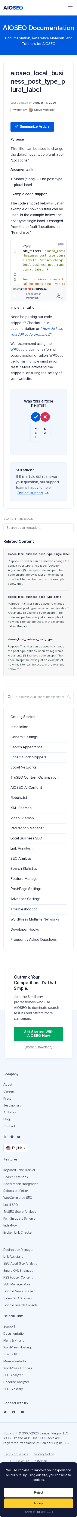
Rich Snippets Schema (19, 1218)
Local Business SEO (26, 838)
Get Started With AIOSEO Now (38, 1034)
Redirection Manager (27, 828)
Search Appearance (26, 747)
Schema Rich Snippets (28, 757)
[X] (5, 1137)
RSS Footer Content (18, 1277)
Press (7, 1098)
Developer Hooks (24, 929)
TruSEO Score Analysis (19, 1211)
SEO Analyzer (13, 1375)
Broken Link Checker (18, 1232)
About (7, 1084)
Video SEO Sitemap (17, 1298)
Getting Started (22, 717)
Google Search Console (20, 1305)
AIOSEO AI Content (26, 788)
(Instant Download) (38, 1047)
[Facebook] (12, 1137)
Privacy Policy (44, 1454)
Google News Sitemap (19, 1291)
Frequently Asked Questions (33, 940)
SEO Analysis (20, 859)
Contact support (30, 493)
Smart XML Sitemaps (18, 1270)
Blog (6, 1119)
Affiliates (9, 1112)
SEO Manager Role (16, 1284)
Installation (19, 727)
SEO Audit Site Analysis (20, 1263)
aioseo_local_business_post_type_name (34, 597)
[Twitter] (5, 1412)
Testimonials (12, 1105)
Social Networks (23, 767)
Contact (9, 1126)
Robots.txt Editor (15, 1191)
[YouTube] (19, 1137)
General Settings (24, 737)
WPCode (17, 350)
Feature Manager (24, 879)
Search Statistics (23, 869)
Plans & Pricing (13, 1340)
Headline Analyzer (16, 1382)
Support (9, 1326)
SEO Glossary (13, 1389)
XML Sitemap (21, 808)
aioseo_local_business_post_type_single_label (39, 554)
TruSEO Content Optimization (34, 777)
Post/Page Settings (25, 889)
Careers (9, 1091)
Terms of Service (16, 1454)
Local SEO (10, 1205)
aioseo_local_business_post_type (30, 639)
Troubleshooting (23, 909)
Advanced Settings (25, 899)
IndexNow (10, 1225)
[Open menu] (70, 7)
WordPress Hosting (17, 1347)
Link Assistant (21, 848)
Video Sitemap (22, 818)
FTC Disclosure (18, 1461)
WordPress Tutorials (17, 1368)
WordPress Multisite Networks (34, 919)
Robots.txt (18, 798)
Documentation (14, 1333)
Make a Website (14, 1361)
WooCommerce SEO (17, 1197)
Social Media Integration (20, 1184)
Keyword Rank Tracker (19, 1170)
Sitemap (41, 1461)
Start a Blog (12, 1354)
